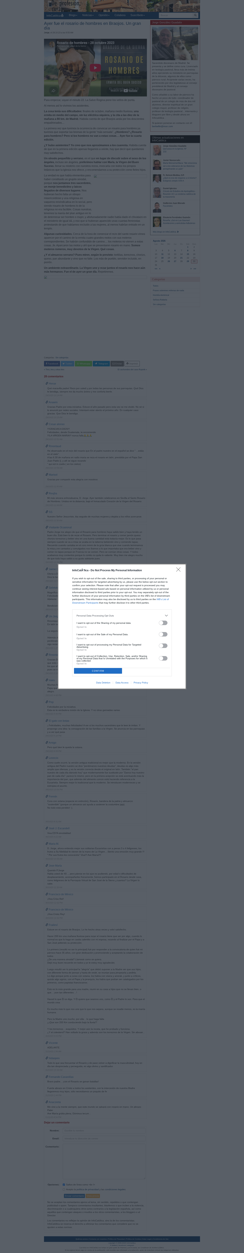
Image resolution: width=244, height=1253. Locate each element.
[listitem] (122, 615)
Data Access (122, 682)
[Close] (179, 570)
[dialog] (122, 626)
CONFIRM (98, 671)
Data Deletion (103, 682)
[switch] (163, 623)
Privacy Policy (141, 682)
